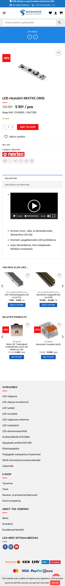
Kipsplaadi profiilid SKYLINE (17, 442)
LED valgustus (9, 396)
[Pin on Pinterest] (26, 161)
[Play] (15, 216)
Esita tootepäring (11, 500)
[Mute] (49, 216)
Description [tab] (11, 178)
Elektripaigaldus (10, 448)
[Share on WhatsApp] (5, 161)
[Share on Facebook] (10, 161)
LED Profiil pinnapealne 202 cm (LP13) (17, 296)
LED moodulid (9, 413)
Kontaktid (7, 524)
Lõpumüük (32, 32)
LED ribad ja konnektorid (15, 402)
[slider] (31, 216)
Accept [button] (55, 583)
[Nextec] (13, 154)
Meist (5, 518)
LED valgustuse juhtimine (15, 419)
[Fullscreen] (54, 216)
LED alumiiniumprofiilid (14, 431)
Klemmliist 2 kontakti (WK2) (48, 344)
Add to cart (28, 127)
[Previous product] (35, 37)
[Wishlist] (50, 12)
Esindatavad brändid (13, 529)
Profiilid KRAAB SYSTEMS (16, 437)
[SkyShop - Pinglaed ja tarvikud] (31, 12)
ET (53, 5)
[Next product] (29, 37)
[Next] (62, 292)
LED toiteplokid (10, 425)
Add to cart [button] (16, 357)
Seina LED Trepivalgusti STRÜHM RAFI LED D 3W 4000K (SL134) (17, 347)
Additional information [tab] (17, 185)
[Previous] (2, 292)
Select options (16, 305)
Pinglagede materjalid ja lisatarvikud (21, 454)
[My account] (55, 12)
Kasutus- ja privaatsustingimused (19, 495)
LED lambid (8, 408)
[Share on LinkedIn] (31, 161)
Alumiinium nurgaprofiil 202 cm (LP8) (48, 296)
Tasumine (7, 483)
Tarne (5, 489)
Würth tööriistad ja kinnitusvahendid (21, 460)
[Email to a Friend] (21, 161)
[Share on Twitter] (15, 161)
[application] (34, 206)
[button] (4, 13)
